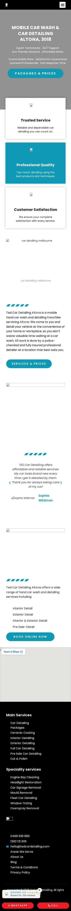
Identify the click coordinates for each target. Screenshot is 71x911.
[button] (63, 5)
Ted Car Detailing (18, 313)
